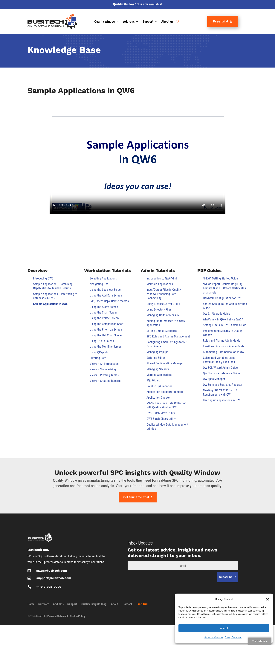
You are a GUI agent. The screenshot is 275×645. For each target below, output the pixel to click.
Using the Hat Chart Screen (106, 335)
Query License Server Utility (163, 304)
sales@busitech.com (51, 570)
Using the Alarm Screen (104, 307)
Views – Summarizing (103, 369)
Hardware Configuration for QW (222, 298)
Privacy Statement (233, 637)
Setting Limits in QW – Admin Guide (224, 325)
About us (167, 21)
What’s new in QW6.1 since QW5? (223, 319)
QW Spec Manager (214, 379)
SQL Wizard (153, 380)
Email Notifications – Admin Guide (223, 346)
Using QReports (99, 352)
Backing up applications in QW (221, 400)
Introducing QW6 (43, 278)
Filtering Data (98, 358)
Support (148, 21)
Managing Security (157, 369)
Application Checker (158, 397)
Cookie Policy (77, 616)
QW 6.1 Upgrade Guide (216, 313)
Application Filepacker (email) (164, 392)
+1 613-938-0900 (48, 587)
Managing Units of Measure (163, 315)
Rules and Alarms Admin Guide (221, 340)
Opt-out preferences (213, 637)
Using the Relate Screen (104, 318)
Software (43, 604)
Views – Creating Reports (105, 381)
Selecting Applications (103, 278)
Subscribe (226, 577)
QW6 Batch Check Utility (161, 419)
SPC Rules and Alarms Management (168, 336)
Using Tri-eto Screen (102, 341)
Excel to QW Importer (159, 386)
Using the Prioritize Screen (106, 329)
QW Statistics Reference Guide (221, 373)
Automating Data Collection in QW (223, 352)
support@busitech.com (53, 578)
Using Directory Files (158, 309)
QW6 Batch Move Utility (160, 413)
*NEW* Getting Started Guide (220, 278)
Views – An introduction (104, 364)
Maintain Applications (159, 284)
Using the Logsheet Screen (106, 289)
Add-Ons (58, 604)
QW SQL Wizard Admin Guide (220, 367)
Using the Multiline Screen (106, 346)
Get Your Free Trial (136, 497)
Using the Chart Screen (103, 312)
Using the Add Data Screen (106, 295)
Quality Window (104, 21)
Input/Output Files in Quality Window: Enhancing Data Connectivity (163, 294)
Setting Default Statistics (161, 331)
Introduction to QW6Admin (162, 278)
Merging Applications (159, 375)
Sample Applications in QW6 (50, 304)
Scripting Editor (155, 358)
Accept (224, 628)
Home (31, 604)
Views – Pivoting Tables (104, 375)
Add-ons (129, 21)
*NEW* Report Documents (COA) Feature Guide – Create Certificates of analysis (224, 288)
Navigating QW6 (99, 284)
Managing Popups (157, 352)
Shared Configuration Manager (164, 363)
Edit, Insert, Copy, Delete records (109, 301)
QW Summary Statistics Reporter (222, 384)
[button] (267, 599)
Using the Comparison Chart (107, 324)
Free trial (220, 21)
